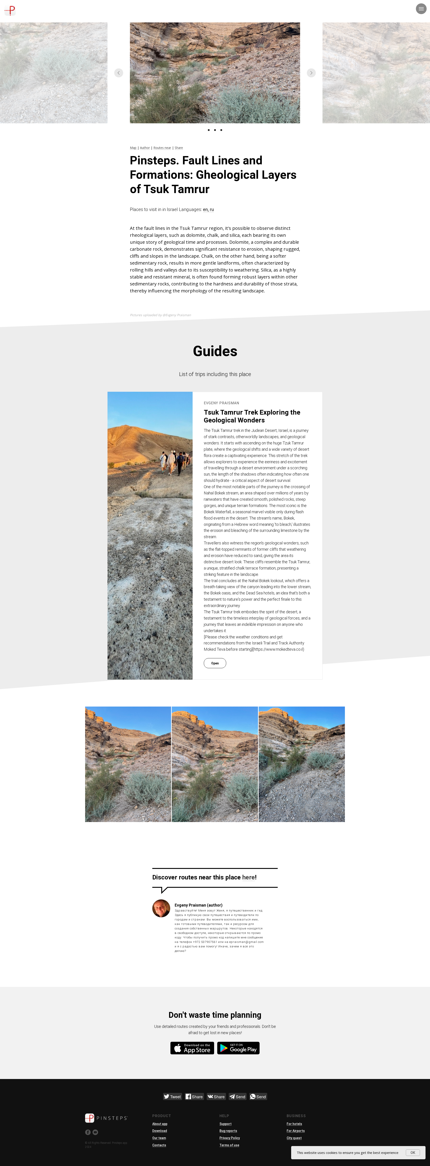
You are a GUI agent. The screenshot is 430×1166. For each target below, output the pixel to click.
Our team (159, 1138)
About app (159, 1124)
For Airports (296, 1131)
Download (159, 1131)
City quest (294, 1138)
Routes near (162, 148)
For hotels (294, 1124)
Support (225, 1124)
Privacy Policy (229, 1138)
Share (179, 148)
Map (133, 148)
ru (212, 209)
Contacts (159, 1145)
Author (145, 148)
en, (206, 209)
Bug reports (228, 1131)
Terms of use (229, 1145)
